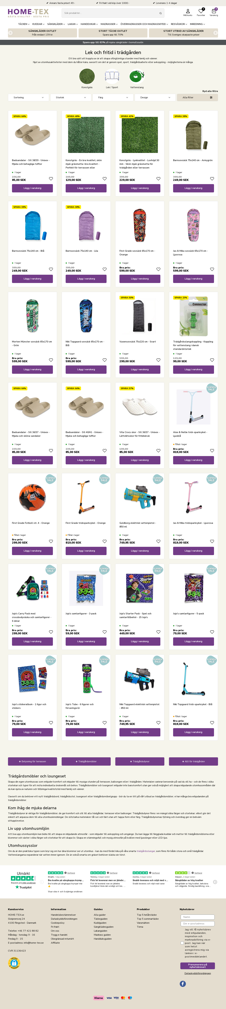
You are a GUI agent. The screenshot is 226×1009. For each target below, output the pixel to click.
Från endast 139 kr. (42, 32)
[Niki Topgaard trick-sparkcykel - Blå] (193, 679)
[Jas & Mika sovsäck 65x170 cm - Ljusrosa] (193, 225)
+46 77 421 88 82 (28, 931)
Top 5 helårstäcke (147, 915)
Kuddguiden (100, 923)
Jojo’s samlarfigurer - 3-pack (81, 613)
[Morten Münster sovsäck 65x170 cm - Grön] (32, 316)
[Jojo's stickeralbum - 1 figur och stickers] (32, 679)
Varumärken (143, 923)
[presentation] (10, 32)
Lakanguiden (100, 931)
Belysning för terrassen (34, 761)
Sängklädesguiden (103, 927)
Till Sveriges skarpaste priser (183, 32)
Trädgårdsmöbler (87, 761)
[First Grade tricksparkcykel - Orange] (86, 497)
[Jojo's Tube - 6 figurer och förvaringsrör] (86, 679)
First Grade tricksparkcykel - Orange (86, 523)
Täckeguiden (100, 919)
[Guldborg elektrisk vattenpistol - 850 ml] (139, 497)
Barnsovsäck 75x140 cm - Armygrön (193, 160)
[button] (14, 963)
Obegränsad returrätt (62, 939)
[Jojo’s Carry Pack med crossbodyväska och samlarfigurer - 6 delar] (32, 588)
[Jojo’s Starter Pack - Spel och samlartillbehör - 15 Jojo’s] (139, 588)
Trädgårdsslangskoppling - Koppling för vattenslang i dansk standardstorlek (193, 345)
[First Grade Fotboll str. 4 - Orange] (32, 497)
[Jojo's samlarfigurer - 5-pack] (193, 588)
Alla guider (100, 915)
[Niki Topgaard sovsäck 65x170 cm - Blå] (86, 316)
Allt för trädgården (195, 761)
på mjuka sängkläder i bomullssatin (113, 42)
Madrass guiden (102, 935)
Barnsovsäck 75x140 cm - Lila (82, 250)
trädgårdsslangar (146, 851)
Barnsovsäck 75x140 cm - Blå (28, 250)
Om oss (55, 931)
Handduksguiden (103, 939)
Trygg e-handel (59, 935)
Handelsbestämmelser (63, 915)
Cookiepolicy (57, 923)
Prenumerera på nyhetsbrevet (197, 966)
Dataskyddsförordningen (64, 919)
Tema (140, 927)
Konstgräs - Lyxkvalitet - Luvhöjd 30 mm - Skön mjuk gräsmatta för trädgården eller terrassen (139, 164)
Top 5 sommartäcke (148, 919)
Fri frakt (55, 927)
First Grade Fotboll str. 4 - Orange (31, 523)
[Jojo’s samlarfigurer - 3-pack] (86, 588)
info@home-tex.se (34, 943)
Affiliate (55, 943)
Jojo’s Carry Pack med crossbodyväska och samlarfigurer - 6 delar (31, 617)
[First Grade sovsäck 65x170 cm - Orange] (139, 225)
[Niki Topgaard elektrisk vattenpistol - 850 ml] (139, 679)
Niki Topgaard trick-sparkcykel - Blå (192, 704)
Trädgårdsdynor (141, 761)
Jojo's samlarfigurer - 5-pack (188, 613)
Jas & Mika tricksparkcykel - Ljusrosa (193, 523)
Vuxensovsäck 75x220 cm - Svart (137, 341)
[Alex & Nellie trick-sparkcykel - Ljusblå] (193, 406)
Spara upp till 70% (113, 32)
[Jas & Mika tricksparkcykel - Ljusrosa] (193, 497)
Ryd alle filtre (210, 91)
